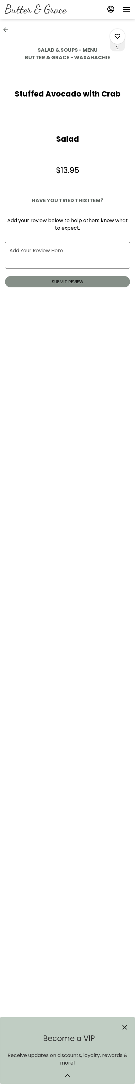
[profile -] (111, 9)
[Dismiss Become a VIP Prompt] (124, 1027)
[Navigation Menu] (126, 9)
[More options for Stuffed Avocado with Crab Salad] (117, 36)
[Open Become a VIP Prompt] (67, 1075)
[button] (7, 30)
